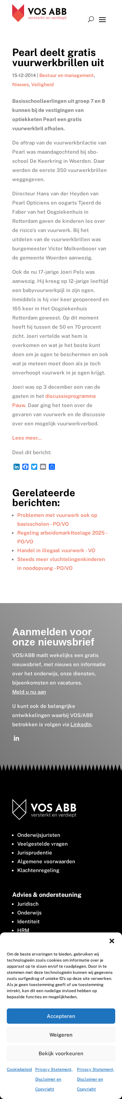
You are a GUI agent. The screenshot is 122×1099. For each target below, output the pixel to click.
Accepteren (61, 1016)
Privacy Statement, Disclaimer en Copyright (54, 1079)
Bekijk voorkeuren (61, 1053)
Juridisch (28, 904)
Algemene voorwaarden (46, 861)
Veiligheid (42, 84)
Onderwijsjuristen (38, 835)
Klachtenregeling (38, 870)
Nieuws (20, 84)
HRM (23, 930)
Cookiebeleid (19, 1069)
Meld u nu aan (29, 692)
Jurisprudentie (34, 852)
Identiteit (28, 921)
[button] (111, 941)
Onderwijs (29, 912)
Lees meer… (27, 438)
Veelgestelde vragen (42, 844)
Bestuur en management (66, 75)
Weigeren (61, 1035)
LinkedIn (81, 724)
